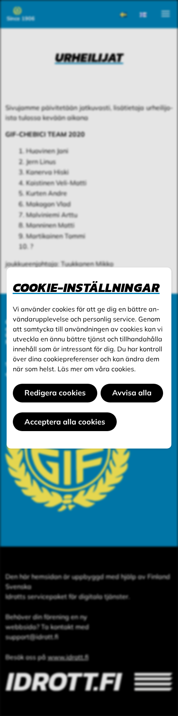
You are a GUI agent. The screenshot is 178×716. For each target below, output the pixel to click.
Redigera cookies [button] (55, 392)
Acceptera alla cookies (64, 422)
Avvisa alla (132, 392)
